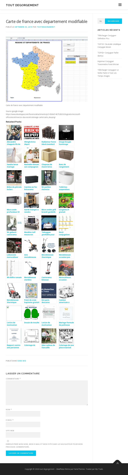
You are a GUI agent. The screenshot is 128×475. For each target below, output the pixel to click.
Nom (9, 409)
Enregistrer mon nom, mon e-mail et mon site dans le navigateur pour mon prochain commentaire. (44, 445)
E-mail (10, 420)
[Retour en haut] (117, 463)
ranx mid (22, 361)
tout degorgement (22, 5)
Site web (10, 430)
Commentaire (13, 379)
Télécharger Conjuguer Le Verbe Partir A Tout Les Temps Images (108, 73)
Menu (120, 5)
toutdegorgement (46, 27)
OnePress (60, 469)
